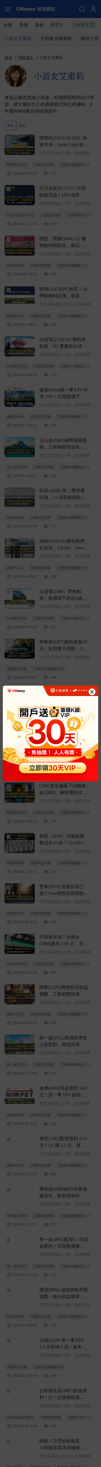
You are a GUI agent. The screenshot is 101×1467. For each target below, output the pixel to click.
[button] (92, 691)
